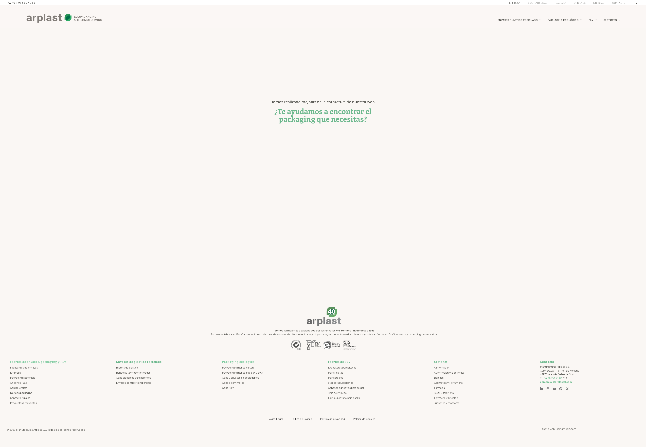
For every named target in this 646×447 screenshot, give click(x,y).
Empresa (514, 3)
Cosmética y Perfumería (448, 382)
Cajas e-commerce (233, 382)
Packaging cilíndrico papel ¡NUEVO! (242, 372)
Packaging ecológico (238, 362)
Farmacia (439, 387)
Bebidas (438, 377)
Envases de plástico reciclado (139, 362)
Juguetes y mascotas (446, 403)
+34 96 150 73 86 (552, 378)
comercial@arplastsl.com (556, 382)
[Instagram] (547, 388)
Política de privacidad (332, 419)
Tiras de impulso (337, 392)
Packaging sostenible (22, 377)
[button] (636, 3)
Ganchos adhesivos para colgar (346, 387)
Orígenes (580, 3)
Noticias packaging (21, 392)
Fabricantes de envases (24, 367)
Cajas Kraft (228, 387)
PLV (591, 20)
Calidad (560, 3)
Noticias (598, 3)
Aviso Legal (276, 419)
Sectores (610, 20)
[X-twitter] (567, 388)
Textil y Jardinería (444, 392)
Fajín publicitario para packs (344, 398)
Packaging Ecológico (563, 20)
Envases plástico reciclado (518, 20)
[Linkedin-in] (541, 388)
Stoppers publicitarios (340, 382)
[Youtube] (554, 388)
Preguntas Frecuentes (23, 403)
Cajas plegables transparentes (133, 377)
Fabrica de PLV (339, 362)
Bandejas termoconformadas (133, 372)
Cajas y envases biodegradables (240, 377)
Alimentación (442, 367)
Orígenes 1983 (18, 382)
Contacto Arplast (20, 398)
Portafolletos (335, 372)
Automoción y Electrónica (449, 372)
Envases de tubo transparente (133, 382)
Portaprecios (335, 377)
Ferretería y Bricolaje (446, 398)
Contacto (618, 3)
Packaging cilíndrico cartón (238, 367)
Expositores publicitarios (342, 367)
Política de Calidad (301, 419)
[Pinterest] (560, 388)
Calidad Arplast (18, 387)
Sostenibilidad (538, 3)
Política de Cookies (364, 419)
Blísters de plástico (127, 367)
